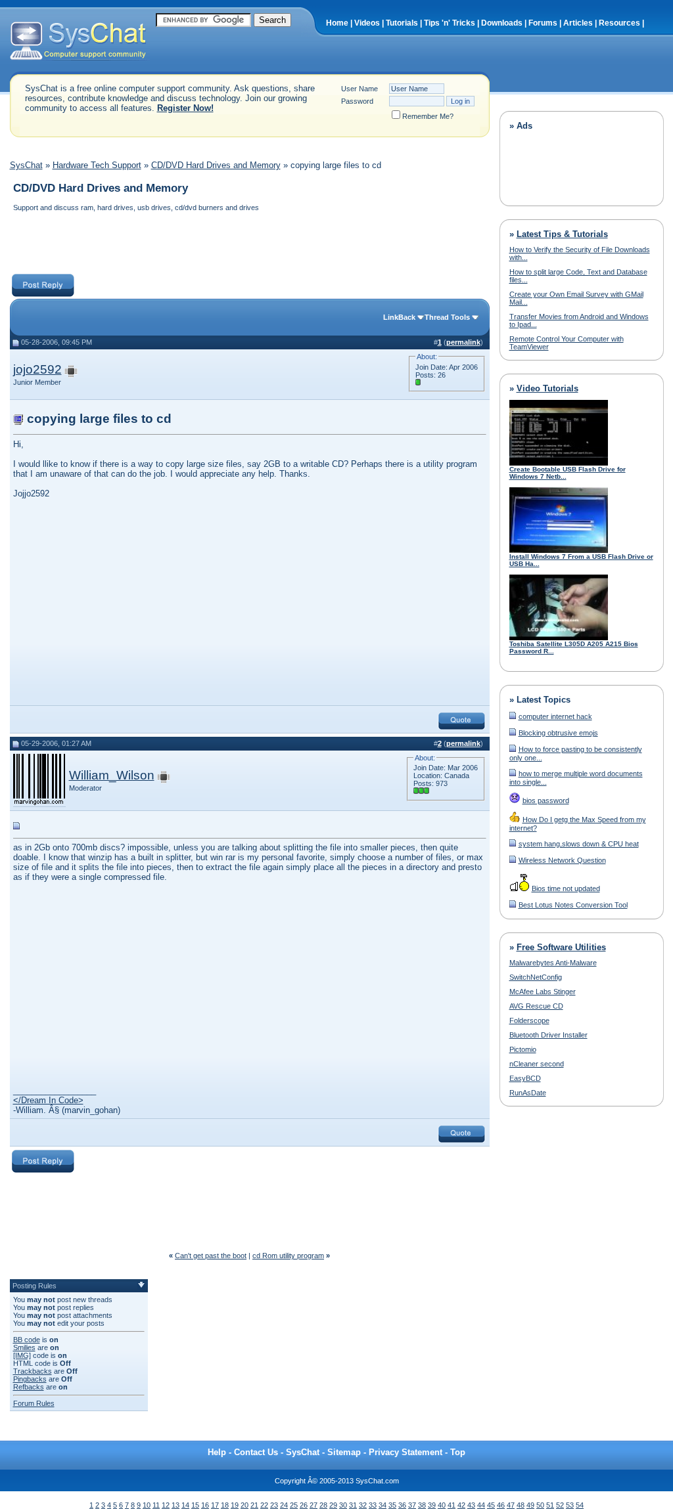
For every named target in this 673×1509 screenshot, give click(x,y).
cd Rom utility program (288, 1255)
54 (580, 1505)
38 (422, 1505)
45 (491, 1505)
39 (432, 1505)
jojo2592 (37, 369)
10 (147, 1505)
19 (235, 1505)
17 (215, 1505)
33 (373, 1505)
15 (195, 1505)
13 (175, 1505)
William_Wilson (111, 775)
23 (274, 1505)
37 (412, 1505)
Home (337, 23)
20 (244, 1505)
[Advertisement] (249, 244)
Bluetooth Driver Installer (548, 1035)
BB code (26, 1340)
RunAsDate (527, 1093)
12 (166, 1505)
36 (402, 1505)
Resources (619, 23)
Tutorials (402, 23)
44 (481, 1505)
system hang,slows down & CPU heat (579, 844)
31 (353, 1505)
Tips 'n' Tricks (449, 23)
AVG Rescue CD (536, 1006)
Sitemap (344, 1452)
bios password (545, 800)
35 (392, 1505)
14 (185, 1505)
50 (540, 1505)
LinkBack (399, 317)
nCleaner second (536, 1064)
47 (511, 1505)
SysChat (26, 165)
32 (363, 1505)
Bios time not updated (566, 888)
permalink (463, 342)
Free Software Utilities (561, 947)
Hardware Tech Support (97, 165)
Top (457, 1452)
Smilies (24, 1347)
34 (382, 1505)
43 (471, 1505)
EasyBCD (525, 1078)
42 (461, 1505)
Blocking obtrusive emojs (558, 733)
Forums (542, 23)
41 (451, 1505)
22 (264, 1505)
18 (225, 1505)
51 (550, 1505)
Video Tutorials (547, 388)
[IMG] (22, 1355)
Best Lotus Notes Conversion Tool (573, 905)
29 (333, 1505)
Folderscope (529, 1020)
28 (323, 1505)
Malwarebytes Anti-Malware (553, 963)
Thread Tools (447, 317)
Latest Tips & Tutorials (562, 234)
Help (217, 1452)
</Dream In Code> (48, 1100)
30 (343, 1505)
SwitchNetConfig (535, 977)
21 (254, 1505)
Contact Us (256, 1452)
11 (156, 1505)
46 (501, 1505)
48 (520, 1505)
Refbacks (28, 1387)
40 (442, 1505)
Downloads (501, 23)
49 (530, 1505)
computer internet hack (555, 716)
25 (294, 1505)
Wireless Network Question (562, 860)
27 (313, 1505)
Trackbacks (32, 1371)
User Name (359, 89)
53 (570, 1505)
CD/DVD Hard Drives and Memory (216, 165)
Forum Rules (34, 1403)
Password (357, 101)
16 (205, 1505)
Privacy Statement (405, 1452)
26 (304, 1505)
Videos (367, 23)
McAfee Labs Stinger (542, 991)
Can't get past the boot (210, 1255)
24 (284, 1505)
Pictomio (522, 1049)
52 (560, 1505)
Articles (578, 23)
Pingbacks (30, 1379)
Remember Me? (427, 116)
